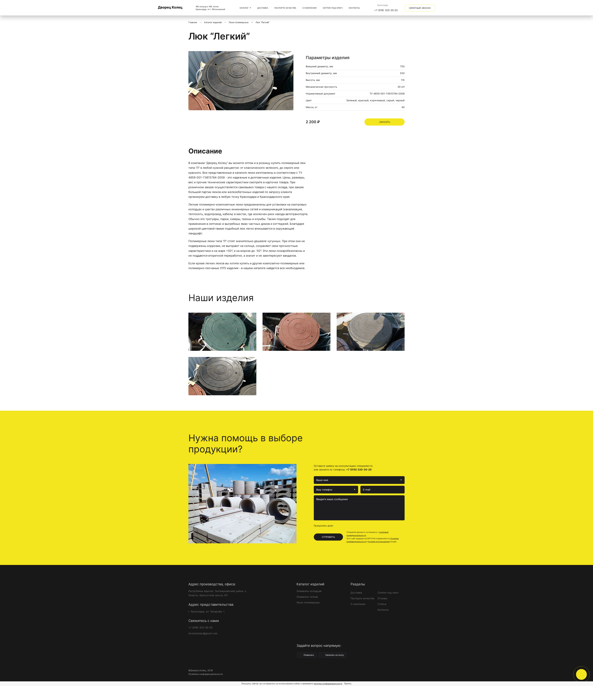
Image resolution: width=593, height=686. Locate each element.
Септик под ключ (333, 8)
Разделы (358, 584)
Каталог (244, 8)
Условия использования (379, 541)
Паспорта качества (285, 8)
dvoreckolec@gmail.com (203, 633)
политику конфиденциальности (328, 683)
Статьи (382, 604)
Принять (348, 683)
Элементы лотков (307, 596)
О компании (309, 8)
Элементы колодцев (308, 591)
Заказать (384, 122)
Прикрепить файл (323, 525)
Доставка (262, 8)
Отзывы (382, 598)
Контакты (354, 8)
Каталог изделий (213, 22)
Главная (192, 22)
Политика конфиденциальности (205, 674)
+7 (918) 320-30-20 (386, 10)
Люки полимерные (238, 22)
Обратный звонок (420, 8)
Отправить (328, 537)
